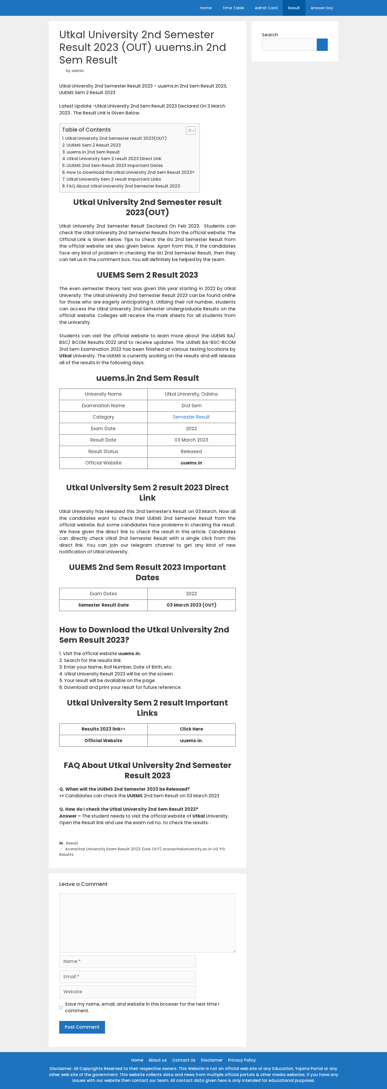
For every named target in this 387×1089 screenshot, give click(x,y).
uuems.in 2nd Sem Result (93, 152)
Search (270, 35)
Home (206, 8)
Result (294, 8)
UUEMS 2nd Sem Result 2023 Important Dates (115, 165)
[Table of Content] (191, 130)
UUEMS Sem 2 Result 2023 (94, 145)
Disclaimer (212, 1060)
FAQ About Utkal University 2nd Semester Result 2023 (123, 186)
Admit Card (266, 8)
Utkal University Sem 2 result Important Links (114, 179)
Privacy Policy (242, 1060)
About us (157, 1060)
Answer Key (322, 8)
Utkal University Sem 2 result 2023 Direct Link (114, 159)
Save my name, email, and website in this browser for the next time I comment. (142, 1007)
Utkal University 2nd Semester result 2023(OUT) (116, 138)
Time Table (233, 8)
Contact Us (184, 1060)
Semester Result (191, 417)
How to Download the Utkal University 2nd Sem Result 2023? (130, 172)
